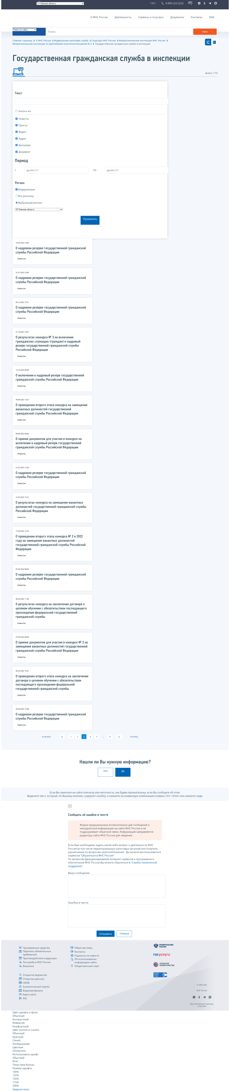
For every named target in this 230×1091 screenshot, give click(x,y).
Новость (24, 118)
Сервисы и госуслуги (151, 17)
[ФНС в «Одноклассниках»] (204, 3)
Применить (90, 219)
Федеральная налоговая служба (71, 40)
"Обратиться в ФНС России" (97, 855)
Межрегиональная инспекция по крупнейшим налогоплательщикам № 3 (52, 43)
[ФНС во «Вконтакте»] (199, 3)
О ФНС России (99, 17)
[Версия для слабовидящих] (153, 3)
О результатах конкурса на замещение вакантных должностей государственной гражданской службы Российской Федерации (51, 507)
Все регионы (26, 196)
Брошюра (25, 145)
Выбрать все (25, 111)
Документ (24, 152)
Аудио (22, 138)
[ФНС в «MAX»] (215, 3)
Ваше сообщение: (79, 873)
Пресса (23, 125)
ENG (211, 17)
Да (123, 771)
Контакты (196, 17)
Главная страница (22, 40)
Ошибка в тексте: (78, 902)
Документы (177, 17)
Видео (22, 132)
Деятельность (123, 17)
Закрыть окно (21, 1089)
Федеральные (26, 189)
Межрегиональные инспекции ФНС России (142, 40)
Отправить (105, 934)
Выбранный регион (30, 202)
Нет (105, 771)
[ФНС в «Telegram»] (209, 3)
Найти (205, 32)
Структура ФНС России (103, 40)
